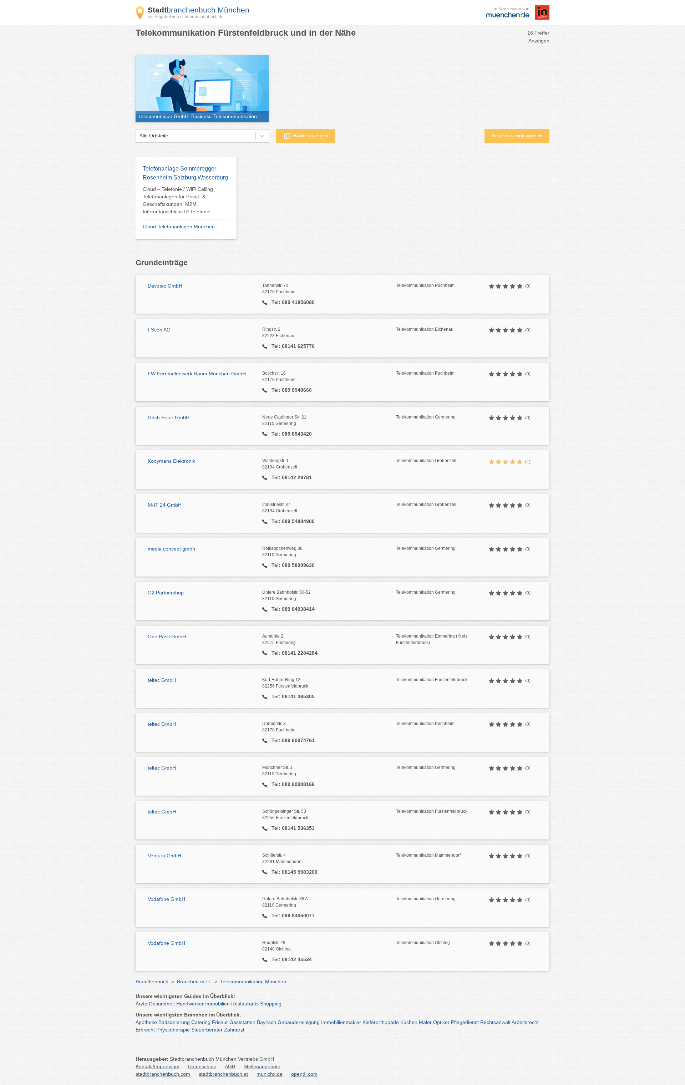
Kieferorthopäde (380, 1022)
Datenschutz (202, 1066)
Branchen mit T (194, 981)
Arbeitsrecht (525, 1022)
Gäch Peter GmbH (168, 417)
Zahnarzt (234, 1030)
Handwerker (190, 1004)
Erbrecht (145, 1030)
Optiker (441, 1022)
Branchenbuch (152, 981)
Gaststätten (242, 1022)
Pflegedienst (465, 1022)
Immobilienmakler (341, 1022)
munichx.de (270, 1074)
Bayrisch (266, 1022)
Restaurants (245, 1004)
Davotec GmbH (165, 286)
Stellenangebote (262, 1066)
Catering (200, 1022)
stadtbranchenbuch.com (163, 1074)
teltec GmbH (162, 680)
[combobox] (139, 136)
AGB (230, 1066)
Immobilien (217, 1004)
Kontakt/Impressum (157, 1066)
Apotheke (146, 1022)
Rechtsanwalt (495, 1022)
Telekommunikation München (253, 981)
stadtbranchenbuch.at (223, 1074)
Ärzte (141, 1004)
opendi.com (304, 1074)
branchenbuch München (198, 10)
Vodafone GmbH (166, 899)
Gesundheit (162, 1004)
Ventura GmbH (164, 855)
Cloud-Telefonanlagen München (179, 226)
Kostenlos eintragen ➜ (517, 135)
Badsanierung (174, 1022)
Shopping (270, 1004)
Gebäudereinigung (299, 1022)
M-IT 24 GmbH (165, 505)
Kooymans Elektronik (171, 461)
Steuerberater (207, 1030)
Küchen (408, 1022)
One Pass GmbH (167, 636)
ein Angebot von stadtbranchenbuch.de (186, 16)
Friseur (220, 1022)
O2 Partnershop (166, 592)
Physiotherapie (173, 1030)
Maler (425, 1022)
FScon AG (159, 330)
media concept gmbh (171, 549)
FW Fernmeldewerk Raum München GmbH (197, 373)
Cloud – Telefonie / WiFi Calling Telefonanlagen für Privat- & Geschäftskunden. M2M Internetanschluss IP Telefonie (178, 200)
